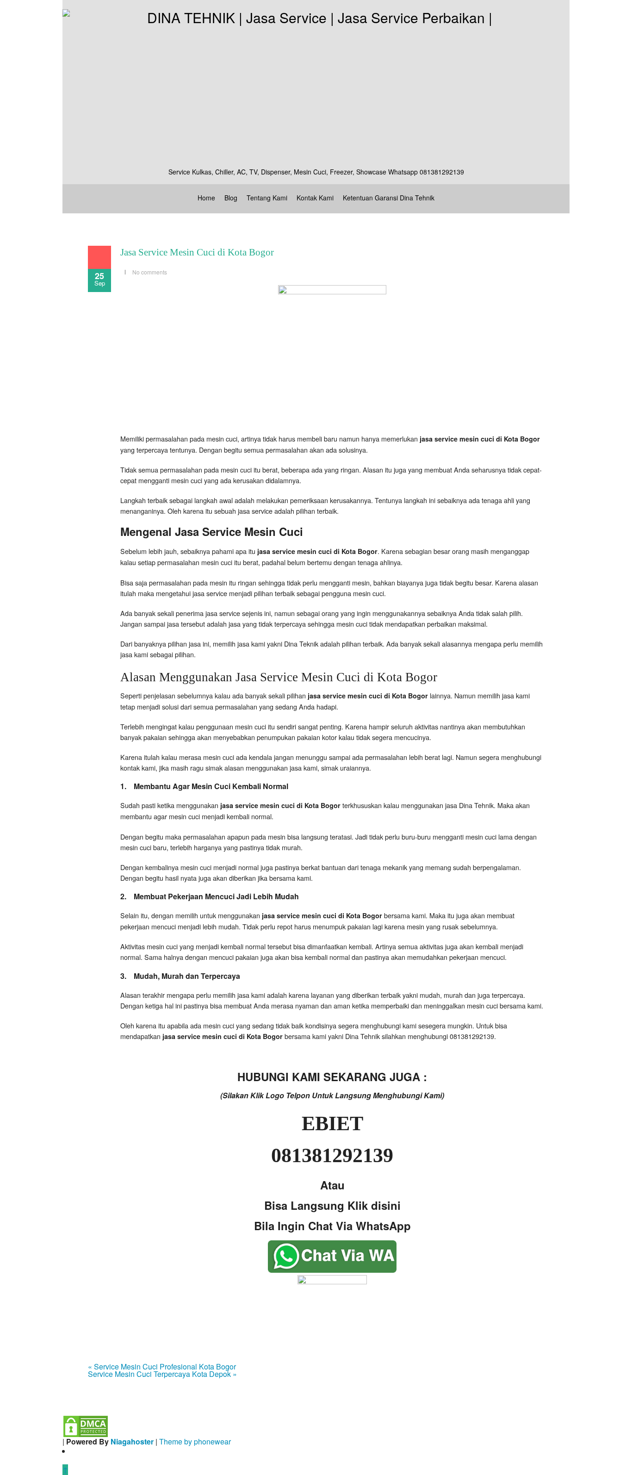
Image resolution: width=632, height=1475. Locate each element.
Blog (230, 197)
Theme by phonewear (195, 1441)
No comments (149, 272)
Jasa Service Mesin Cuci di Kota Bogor (197, 252)
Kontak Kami (315, 197)
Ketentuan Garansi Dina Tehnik (388, 197)
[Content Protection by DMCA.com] (85, 1425)
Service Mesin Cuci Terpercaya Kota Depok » (162, 1374)
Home (206, 197)
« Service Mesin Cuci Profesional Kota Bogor (162, 1366)
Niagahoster (132, 1441)
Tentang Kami (267, 197)
